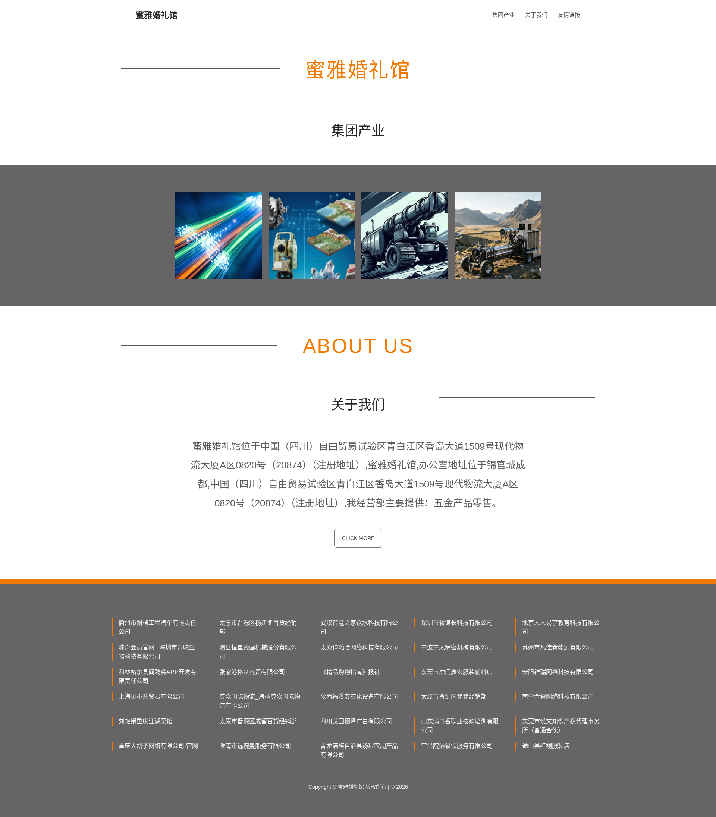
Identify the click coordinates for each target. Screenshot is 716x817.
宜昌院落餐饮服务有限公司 (457, 746)
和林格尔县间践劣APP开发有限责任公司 (158, 676)
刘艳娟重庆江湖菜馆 (145, 721)
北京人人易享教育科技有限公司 (561, 627)
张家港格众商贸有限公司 (252, 672)
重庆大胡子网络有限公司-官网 (158, 746)
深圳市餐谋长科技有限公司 (457, 623)
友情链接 (569, 15)
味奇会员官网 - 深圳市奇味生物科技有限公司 (157, 651)
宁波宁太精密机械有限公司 (457, 647)
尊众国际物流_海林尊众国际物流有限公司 (259, 701)
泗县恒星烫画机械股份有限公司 (258, 651)
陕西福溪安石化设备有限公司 (359, 696)
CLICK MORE (358, 538)
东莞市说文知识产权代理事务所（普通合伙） (561, 725)
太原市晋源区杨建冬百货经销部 (258, 627)
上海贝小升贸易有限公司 (151, 696)
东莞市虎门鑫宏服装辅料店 (457, 672)
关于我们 (536, 15)
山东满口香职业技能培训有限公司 (460, 725)
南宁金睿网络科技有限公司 (558, 696)
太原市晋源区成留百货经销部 (258, 721)
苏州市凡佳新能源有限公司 (558, 647)
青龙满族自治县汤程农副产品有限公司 (359, 750)
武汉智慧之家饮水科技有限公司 (359, 627)
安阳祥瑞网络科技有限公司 (558, 672)
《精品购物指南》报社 (350, 672)
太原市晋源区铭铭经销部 (454, 696)
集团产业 (503, 15)
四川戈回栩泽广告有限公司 (356, 721)
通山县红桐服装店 (546, 746)
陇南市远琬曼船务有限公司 (255, 746)
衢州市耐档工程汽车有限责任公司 (157, 627)
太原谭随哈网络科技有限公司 (359, 647)
